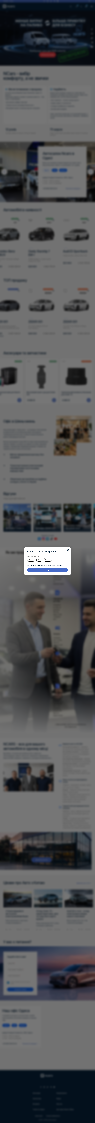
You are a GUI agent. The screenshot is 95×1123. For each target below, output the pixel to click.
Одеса (31, 560)
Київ (39, 560)
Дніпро (47, 560)
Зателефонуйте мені (47, 570)
